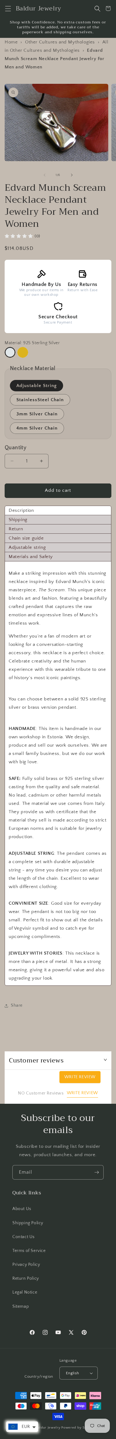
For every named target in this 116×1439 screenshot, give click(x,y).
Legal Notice (24, 1292)
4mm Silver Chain (37, 428)
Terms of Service (29, 1250)
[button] (7, 8)
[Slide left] (44, 175)
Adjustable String (36, 385)
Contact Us (23, 1236)
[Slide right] (72, 175)
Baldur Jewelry (48, 1427)
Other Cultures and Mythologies (60, 42)
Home (11, 42)
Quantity (15, 448)
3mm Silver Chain (37, 414)
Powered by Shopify (78, 1427)
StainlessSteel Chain (40, 399)
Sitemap (20, 1306)
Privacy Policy (26, 1264)
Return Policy (25, 1278)
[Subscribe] (96, 1172)
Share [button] (17, 1005)
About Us (21, 1208)
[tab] (58, 510)
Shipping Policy (27, 1223)
